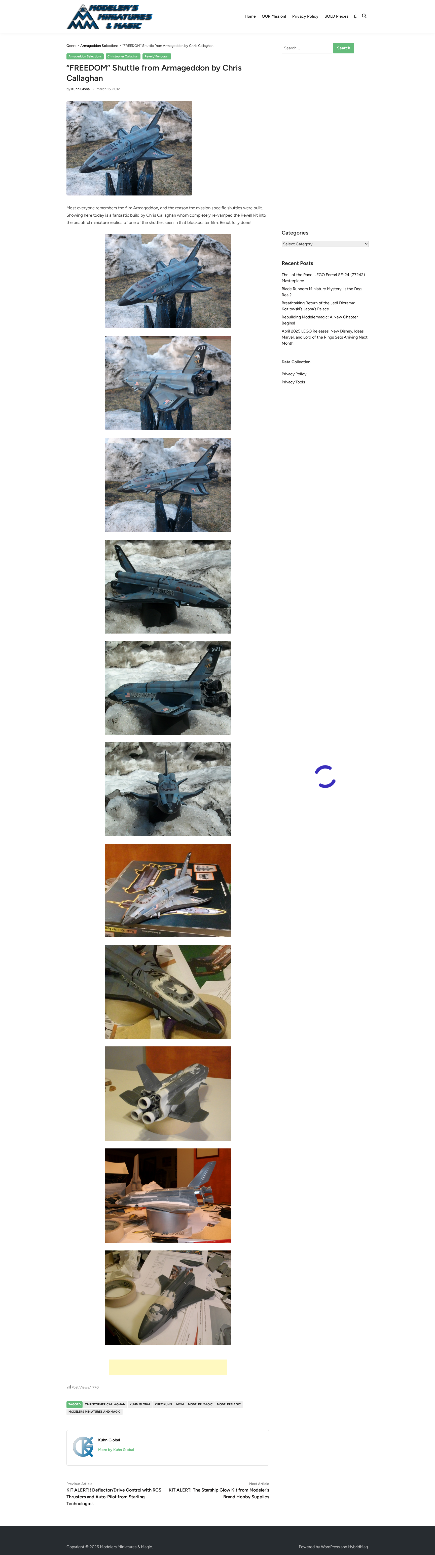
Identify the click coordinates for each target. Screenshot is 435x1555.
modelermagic (229, 1404)
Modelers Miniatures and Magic (94, 1411)
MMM (180, 1404)
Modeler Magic (200, 1404)
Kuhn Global (80, 89)
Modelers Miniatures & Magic (126, 1546)
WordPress (330, 1546)
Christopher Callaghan (122, 56)
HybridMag (358, 1546)
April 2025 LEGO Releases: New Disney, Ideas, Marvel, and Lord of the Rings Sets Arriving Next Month (325, 337)
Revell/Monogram (156, 56)
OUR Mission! (274, 16)
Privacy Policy (305, 16)
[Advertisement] (168, 1367)
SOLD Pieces (336, 16)
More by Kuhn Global (116, 1449)
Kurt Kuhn (163, 1404)
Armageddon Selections (85, 56)
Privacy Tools (293, 382)
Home (250, 16)
